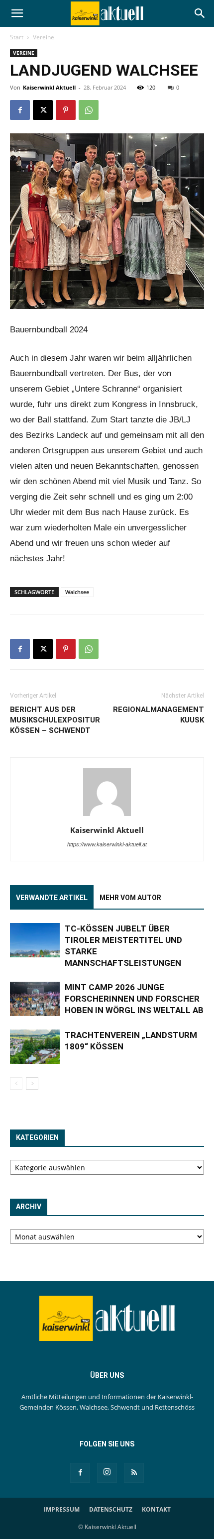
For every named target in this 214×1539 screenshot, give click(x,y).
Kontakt (156, 1509)
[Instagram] (107, 1473)
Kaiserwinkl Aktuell (49, 87)
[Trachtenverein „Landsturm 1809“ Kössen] (35, 1046)
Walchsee (77, 592)
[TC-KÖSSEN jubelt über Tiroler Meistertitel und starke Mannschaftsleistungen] (35, 940)
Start (16, 37)
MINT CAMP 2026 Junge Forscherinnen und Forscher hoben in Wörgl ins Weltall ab (134, 998)
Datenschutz (110, 1509)
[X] (43, 110)
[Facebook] (20, 110)
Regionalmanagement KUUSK (158, 714)
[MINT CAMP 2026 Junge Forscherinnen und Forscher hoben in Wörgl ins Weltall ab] (35, 999)
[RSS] (134, 1473)
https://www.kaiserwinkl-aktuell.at (107, 844)
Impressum (62, 1509)
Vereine (43, 37)
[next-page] (32, 1083)
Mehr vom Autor (130, 898)
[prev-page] (16, 1083)
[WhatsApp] (89, 110)
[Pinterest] (66, 110)
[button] (17, 13)
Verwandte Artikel (52, 898)
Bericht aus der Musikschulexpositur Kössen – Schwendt (55, 720)
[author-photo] (107, 816)
